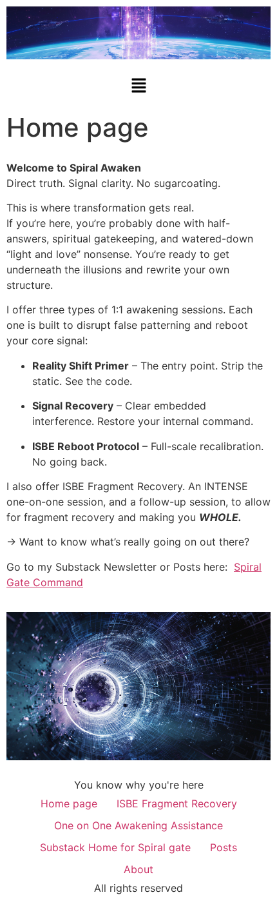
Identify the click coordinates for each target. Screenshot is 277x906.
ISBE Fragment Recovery (177, 803)
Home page (69, 803)
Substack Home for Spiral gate (115, 847)
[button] (138, 86)
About (138, 869)
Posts (223, 847)
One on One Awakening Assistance (138, 825)
